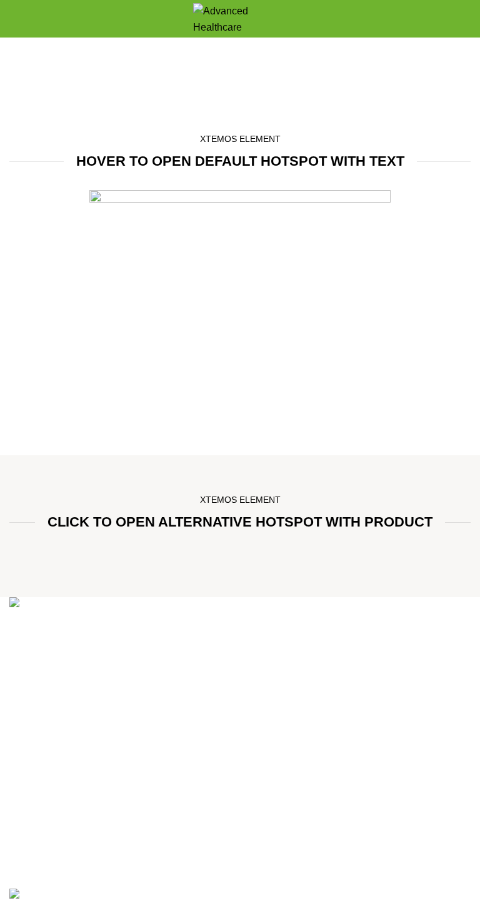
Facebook (268, 852)
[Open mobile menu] (14, 18)
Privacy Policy (40, 805)
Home (199, 88)
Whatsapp (268, 805)
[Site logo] (240, 18)
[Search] (465, 18)
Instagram (268, 829)
